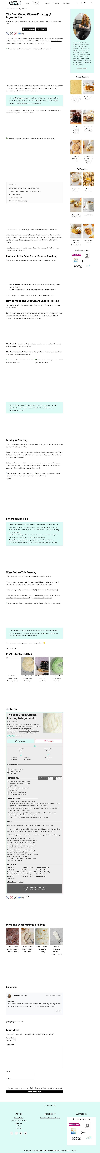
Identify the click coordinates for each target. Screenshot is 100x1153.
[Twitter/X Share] (11, 33)
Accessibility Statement (19, 1120)
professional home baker (21, 98)
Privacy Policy (18, 1118)
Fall (27, 3)
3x (60, 778)
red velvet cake (56, 41)
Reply (58, 1011)
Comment (10, 1045)
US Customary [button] (12, 882)
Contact (18, 1125)
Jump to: (13, 184)
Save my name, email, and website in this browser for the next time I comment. (35, 1088)
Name (8, 1071)
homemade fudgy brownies (43, 598)
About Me (18, 1123)
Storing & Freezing (15, 194)
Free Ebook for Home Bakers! (50, 1118)
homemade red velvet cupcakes (30, 103)
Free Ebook (66, 3)
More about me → (82, 68)
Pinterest (15, 635)
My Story (56, 3)
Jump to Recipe (29, 29)
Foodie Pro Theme (69, 1150)
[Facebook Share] (7, 33)
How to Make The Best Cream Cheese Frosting (25, 191)
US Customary (43, 778)
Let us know (33, 889)
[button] (8, 736)
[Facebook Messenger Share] (19, 33)
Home (7, 8)
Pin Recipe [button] (49, 741)
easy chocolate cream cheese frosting (30, 248)
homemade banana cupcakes (33, 110)
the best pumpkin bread (22, 598)
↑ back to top (50, 1105)
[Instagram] (20, 1133)
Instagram (44, 633)
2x (57, 778)
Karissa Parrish (12, 721)
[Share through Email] (22, 33)
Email (8, 1078)
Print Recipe (43, 29)
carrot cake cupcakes (13, 43)
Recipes (47, 3)
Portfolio (19, 1128)
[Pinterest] (16, 1133)
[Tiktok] (25, 1133)
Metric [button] (21, 882)
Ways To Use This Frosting (18, 201)
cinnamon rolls (46, 240)
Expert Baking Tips (15, 197)
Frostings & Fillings (22, 8)
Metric (50, 778)
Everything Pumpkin (36, 3)
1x (54, 778)
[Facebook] (11, 1133)
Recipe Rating (11, 1038)
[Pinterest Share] (15, 33)
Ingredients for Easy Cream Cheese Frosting (24, 188)
